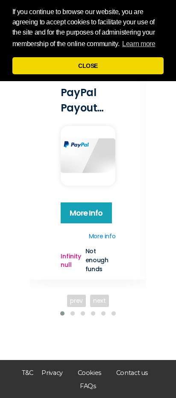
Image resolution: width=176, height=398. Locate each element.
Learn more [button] (138, 43)
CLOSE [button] (88, 65)
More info (86, 213)
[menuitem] (27, 373)
